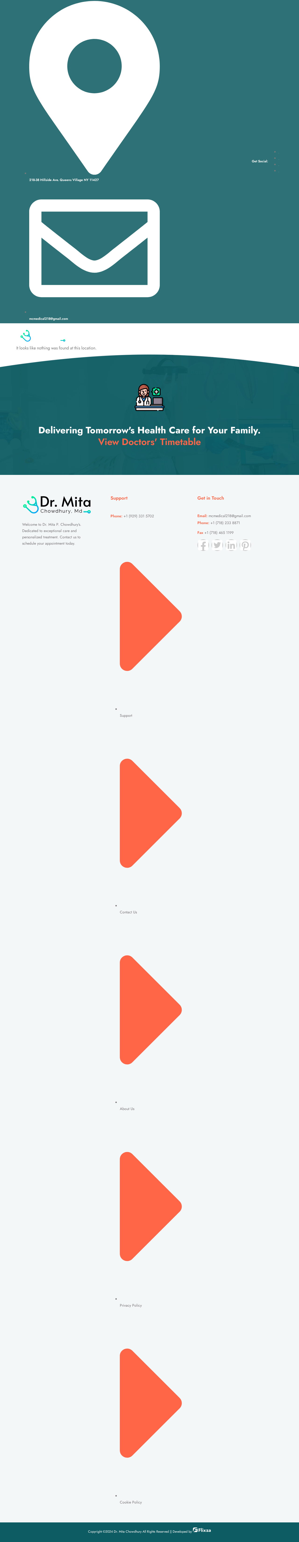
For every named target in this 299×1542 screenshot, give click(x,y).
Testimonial (191, 335)
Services (164, 335)
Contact (217, 335)
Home (122, 335)
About (142, 335)
